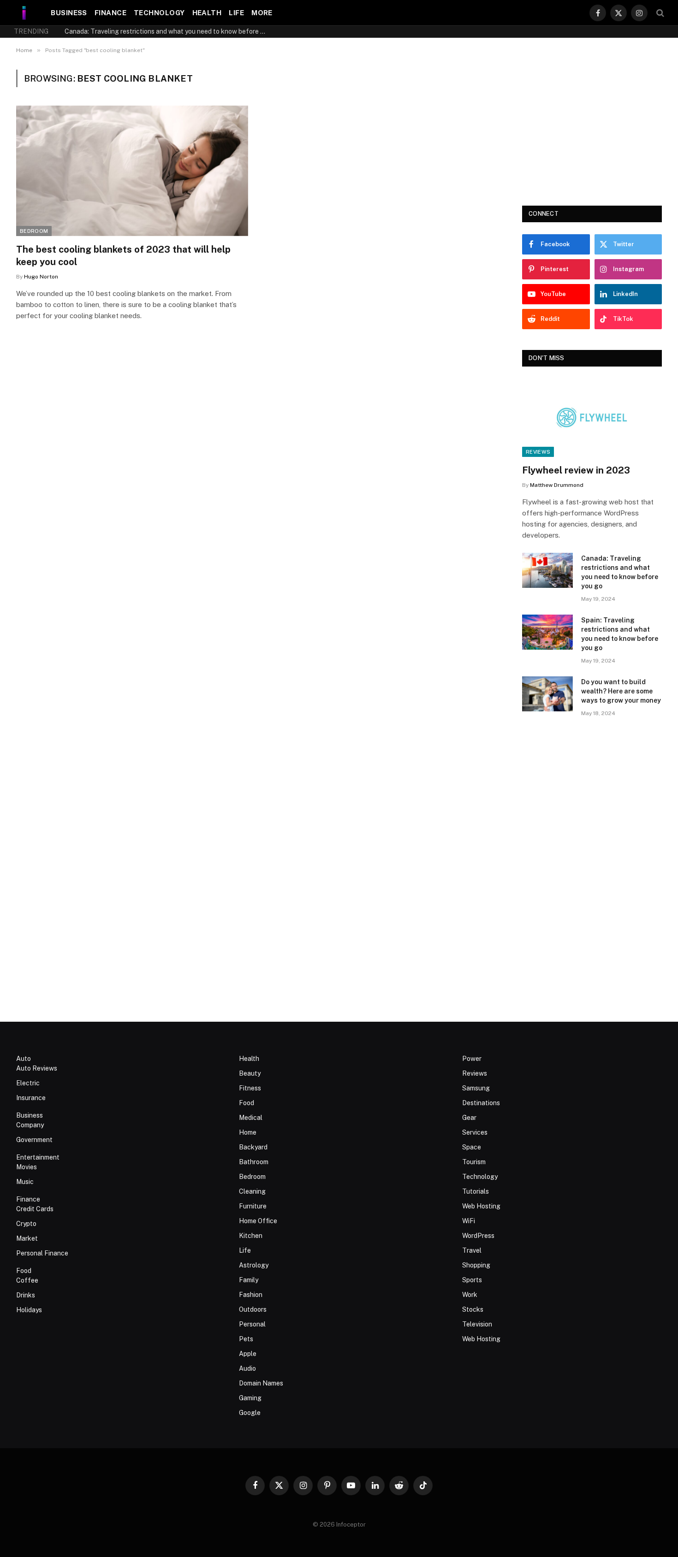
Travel (472, 1250)
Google (250, 1412)
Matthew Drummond (556, 485)
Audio (247, 1368)
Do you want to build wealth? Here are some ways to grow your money (621, 691)
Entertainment (37, 1157)
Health (207, 13)
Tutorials (475, 1191)
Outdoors (253, 1309)
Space (471, 1147)
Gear (469, 1117)
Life (236, 13)
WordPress (478, 1235)
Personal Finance (42, 1253)
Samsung (476, 1088)
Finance (110, 13)
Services (475, 1132)
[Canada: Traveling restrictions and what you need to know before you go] (547, 570)
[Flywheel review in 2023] (592, 418)
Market (27, 1238)
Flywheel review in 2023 (576, 470)
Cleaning (252, 1191)
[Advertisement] (592, 127)
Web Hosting (481, 1206)
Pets (246, 1339)
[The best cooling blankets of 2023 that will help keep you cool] (132, 171)
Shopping (476, 1265)
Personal (252, 1324)
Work (469, 1294)
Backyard (253, 1147)
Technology (159, 13)
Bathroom (253, 1162)
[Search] (659, 12)
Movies (26, 1167)
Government (34, 1139)
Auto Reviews (36, 1068)
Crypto (26, 1223)
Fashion (250, 1294)
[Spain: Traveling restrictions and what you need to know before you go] (547, 632)
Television (477, 1324)
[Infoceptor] (24, 12)
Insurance (31, 1097)
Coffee (27, 1280)
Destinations (481, 1103)
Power (472, 1058)
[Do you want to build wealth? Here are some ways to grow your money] (547, 693)
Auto (23, 1058)
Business (69, 13)
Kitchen (250, 1235)
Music (25, 1181)
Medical (250, 1117)
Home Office (258, 1221)
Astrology (253, 1265)
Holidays (29, 1310)
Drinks (25, 1295)
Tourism (474, 1162)
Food (23, 1270)
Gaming (250, 1398)
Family (248, 1280)
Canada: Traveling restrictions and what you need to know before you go (168, 31)
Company (30, 1125)
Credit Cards (35, 1209)
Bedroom (34, 231)
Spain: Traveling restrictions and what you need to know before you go (619, 633)
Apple (247, 1353)
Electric (28, 1083)
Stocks (472, 1309)
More (262, 13)
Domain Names (261, 1383)
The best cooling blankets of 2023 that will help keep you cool (123, 255)
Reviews (538, 452)
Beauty (250, 1073)
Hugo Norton (41, 276)
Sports (472, 1280)
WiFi (468, 1221)
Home (247, 1132)
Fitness (250, 1088)
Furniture (253, 1206)
